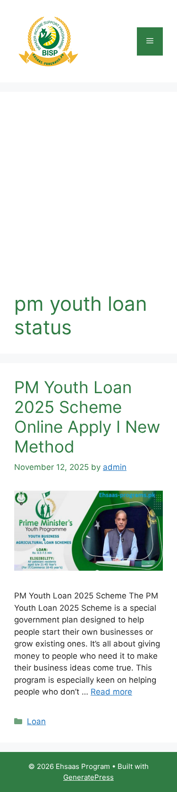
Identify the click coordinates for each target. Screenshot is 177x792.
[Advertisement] (88, 199)
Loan (36, 721)
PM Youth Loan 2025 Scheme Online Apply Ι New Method (87, 416)
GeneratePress (88, 777)
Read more (111, 691)
